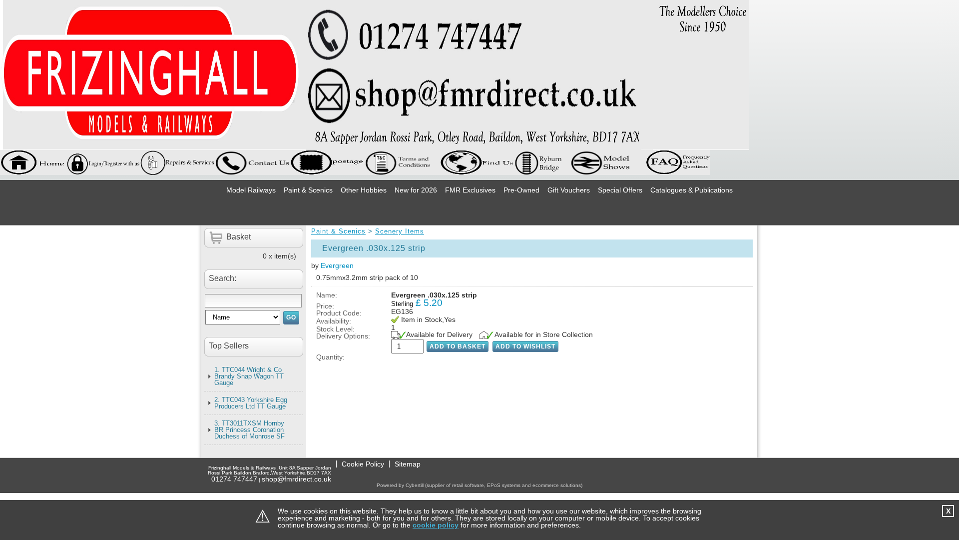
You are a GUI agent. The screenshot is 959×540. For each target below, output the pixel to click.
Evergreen (337, 266)
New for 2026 (416, 190)
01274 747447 (234, 479)
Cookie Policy (363, 464)
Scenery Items (399, 231)
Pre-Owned (521, 190)
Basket (238, 236)
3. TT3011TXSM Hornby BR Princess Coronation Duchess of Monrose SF (249, 430)
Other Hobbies (364, 190)
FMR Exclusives (470, 190)
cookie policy (436, 525)
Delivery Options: (343, 336)
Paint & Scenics (308, 190)
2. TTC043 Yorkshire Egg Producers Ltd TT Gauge (250, 403)
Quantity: (330, 357)
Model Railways (251, 190)
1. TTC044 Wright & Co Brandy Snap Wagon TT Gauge (249, 376)
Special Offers (620, 190)
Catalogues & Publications (691, 190)
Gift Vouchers (568, 190)
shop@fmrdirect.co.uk (296, 479)
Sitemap (408, 464)
